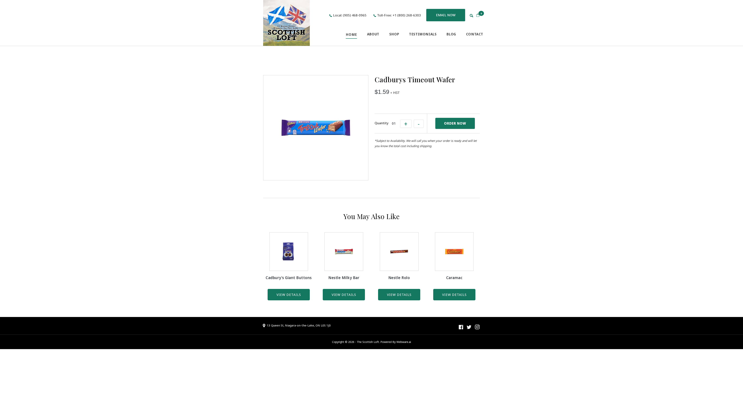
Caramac (454, 277)
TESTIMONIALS (423, 34)
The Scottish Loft (368, 342)
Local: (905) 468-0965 (349, 15)
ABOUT (373, 34)
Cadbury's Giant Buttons (289, 277)
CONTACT (474, 34)
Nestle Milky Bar (343, 277)
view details (288, 294)
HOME (351, 34)
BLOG (451, 34)
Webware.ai (403, 342)
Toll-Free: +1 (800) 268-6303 (399, 15)
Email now (445, 15)
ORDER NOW (455, 123)
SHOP (394, 34)
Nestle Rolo (399, 277)
